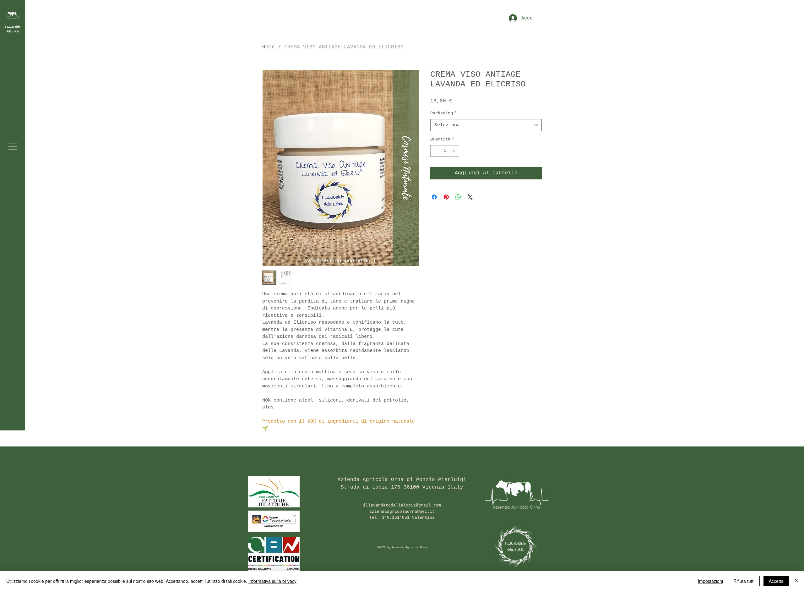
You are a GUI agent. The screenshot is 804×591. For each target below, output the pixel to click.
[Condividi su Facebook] (434, 197)
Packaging (443, 113)
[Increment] (454, 150)
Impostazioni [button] (710, 581)
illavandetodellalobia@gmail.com (402, 505)
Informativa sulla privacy (272, 581)
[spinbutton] (444, 150)
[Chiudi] (796, 581)
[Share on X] (470, 197)
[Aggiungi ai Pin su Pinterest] (446, 197)
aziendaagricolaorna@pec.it (402, 511)
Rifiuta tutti (743, 581)
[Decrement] (435, 150)
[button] (12, 146)
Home (268, 47)
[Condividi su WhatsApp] (458, 197)
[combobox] (486, 125)
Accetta (776, 581)
